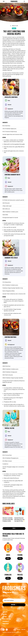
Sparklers (5, 55)
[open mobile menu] (4, 1)
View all (14, 528)
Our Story (5, 614)
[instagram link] (7, 630)
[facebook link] (4, 630)
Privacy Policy (6, 623)
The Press (5, 616)
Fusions (13, 53)
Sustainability (6, 621)
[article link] (8, 511)
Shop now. (9, 70)
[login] (24, 1)
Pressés (17, 53)
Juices (21, 53)
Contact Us (5, 612)
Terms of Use (18, 629)
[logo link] (14, 1)
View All (8, 558)
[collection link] (8, 547)
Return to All (15, 25)
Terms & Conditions (7, 619)
